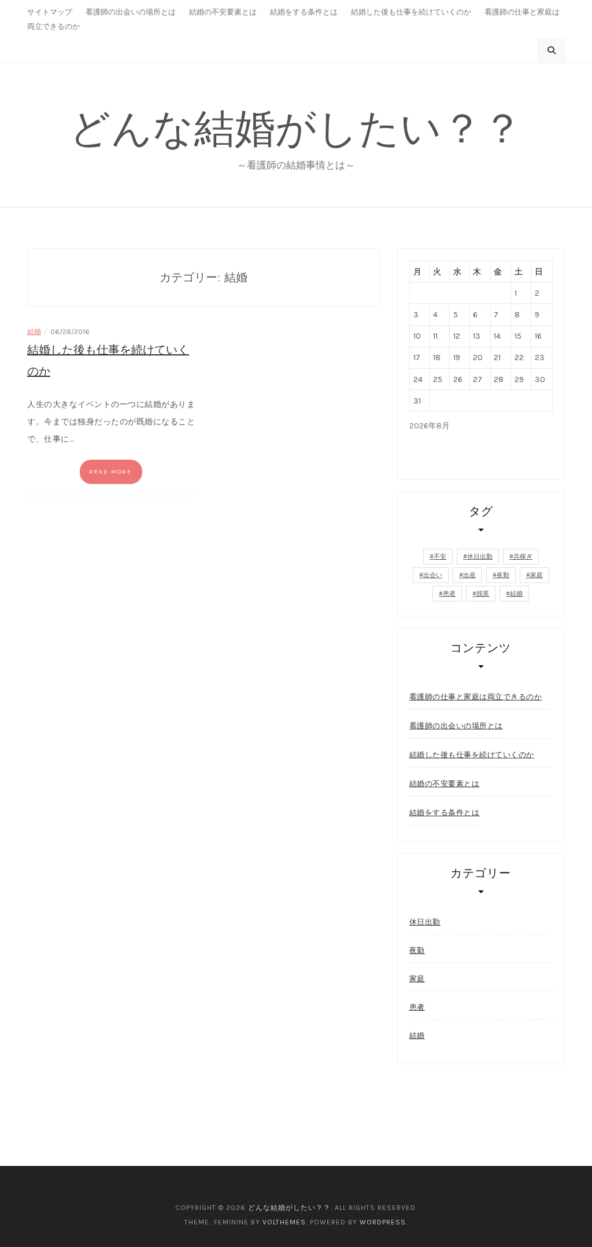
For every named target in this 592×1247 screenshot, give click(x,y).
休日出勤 (480, 556)
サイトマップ (49, 12)
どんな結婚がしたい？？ (296, 128)
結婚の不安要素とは (223, 12)
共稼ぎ (522, 556)
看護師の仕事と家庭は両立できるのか (475, 696)
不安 (440, 556)
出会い (432, 575)
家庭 (536, 575)
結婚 (34, 332)
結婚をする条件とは (304, 12)
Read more (110, 471)
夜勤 (503, 575)
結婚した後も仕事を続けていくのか (411, 12)
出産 (469, 575)
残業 (482, 593)
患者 (449, 593)
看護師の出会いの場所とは (131, 12)
